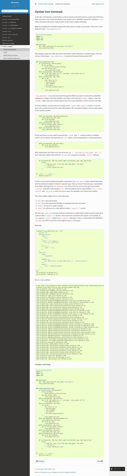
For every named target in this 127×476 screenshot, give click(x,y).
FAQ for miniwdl (7, 40)
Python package (8, 43)
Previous (41, 461)
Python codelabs (7, 46)
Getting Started (7, 16)
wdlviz (5, 52)
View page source (98, 4)
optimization (10, 25)
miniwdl (16, 2)
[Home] (35, 4)
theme (55, 472)
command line (10, 19)
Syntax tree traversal (9, 49)
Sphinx (44, 472)
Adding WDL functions (10, 55)
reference (9, 22)
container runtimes (12, 28)
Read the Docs (71, 472)
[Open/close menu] (1, 47)
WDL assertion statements (11, 58)
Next (99, 461)
